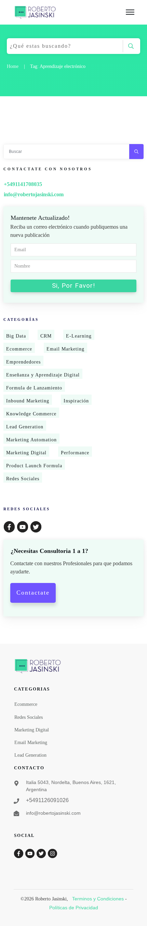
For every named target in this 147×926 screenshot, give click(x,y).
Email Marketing (65, 349)
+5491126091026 (47, 800)
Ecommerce (19, 349)
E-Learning (79, 336)
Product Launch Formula (34, 465)
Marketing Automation (31, 439)
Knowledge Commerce (31, 413)
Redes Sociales (22, 478)
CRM (46, 336)
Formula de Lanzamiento (34, 387)
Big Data (16, 336)
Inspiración (76, 400)
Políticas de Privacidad (73, 907)
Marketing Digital (26, 452)
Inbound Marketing (27, 400)
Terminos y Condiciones (98, 898)
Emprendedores (23, 362)
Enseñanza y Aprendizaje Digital (43, 374)
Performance (75, 452)
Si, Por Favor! (73, 285)
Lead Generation (24, 426)
